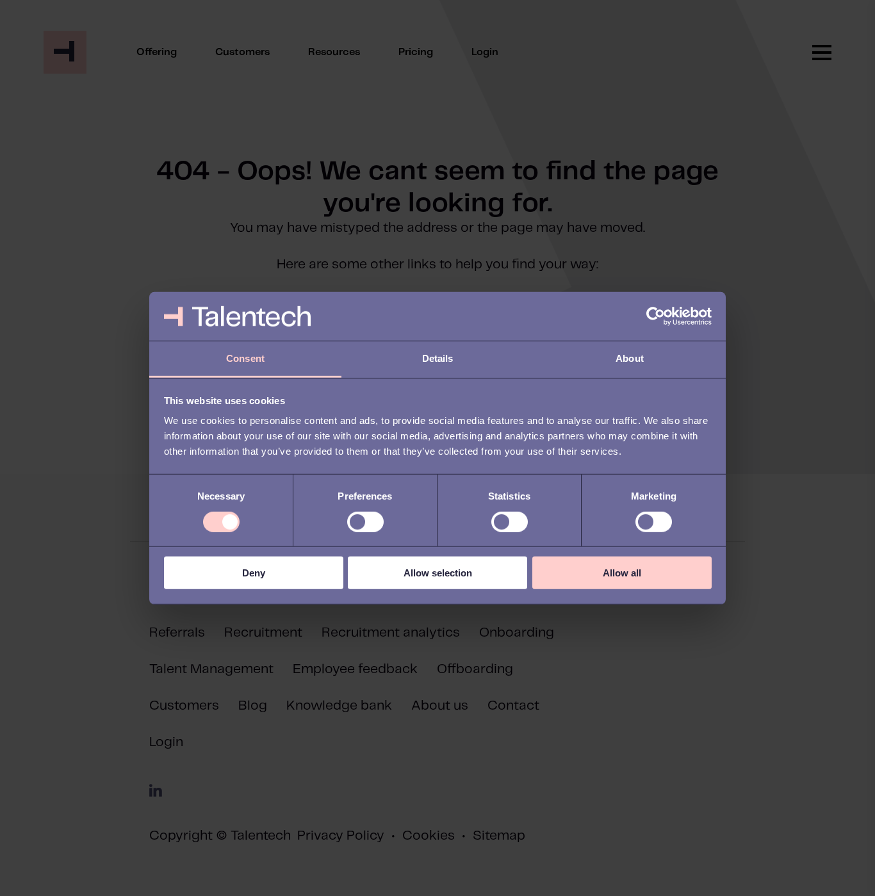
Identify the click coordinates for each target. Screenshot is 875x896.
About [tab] (630, 358)
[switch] (365, 521)
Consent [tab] (245, 358)
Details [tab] (438, 358)
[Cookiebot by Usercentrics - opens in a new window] (656, 316)
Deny (253, 572)
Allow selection (438, 572)
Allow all (622, 572)
